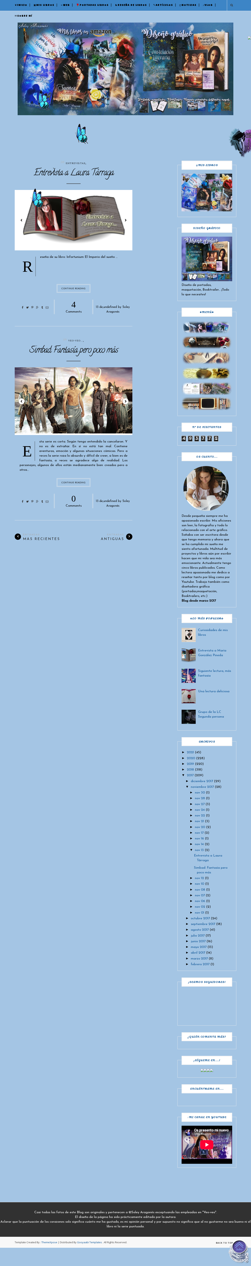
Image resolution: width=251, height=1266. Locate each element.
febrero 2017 (200, 964)
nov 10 (199, 884)
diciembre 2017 (202, 781)
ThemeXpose (49, 1242)
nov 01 (199, 912)
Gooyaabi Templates (89, 1242)
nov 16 (199, 838)
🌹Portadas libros (92, 5)
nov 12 (199, 878)
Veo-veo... (75, 340)
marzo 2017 (199, 958)
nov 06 (200, 901)
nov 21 (199, 821)
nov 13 (199, 850)
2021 (190, 752)
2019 (190, 764)
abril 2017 (198, 952)
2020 (191, 758)
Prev (22, 220)
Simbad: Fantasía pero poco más (73, 351)
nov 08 (200, 889)
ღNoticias (187, 5)
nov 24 (200, 810)
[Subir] (239, 1252)
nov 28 (200, 798)
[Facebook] (202, 1071)
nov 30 (200, 792)
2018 (190, 769)
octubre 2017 (200, 918)
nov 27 (200, 804)
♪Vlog (208, 5)
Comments (74, 306)
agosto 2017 (200, 929)
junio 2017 (198, 941)
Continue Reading (73, 288)
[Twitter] (205, 1071)
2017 (190, 775)
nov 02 (200, 906)
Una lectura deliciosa (213, 691)
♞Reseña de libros (131, 5)
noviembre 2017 (202, 787)
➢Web (65, 5)
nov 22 (200, 815)
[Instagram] (208, 1071)
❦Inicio (21, 5)
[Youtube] (211, 1071)
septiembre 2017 (203, 924)
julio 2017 (198, 935)
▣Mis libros (44, 5)
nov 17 (199, 833)
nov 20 (200, 827)
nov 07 (200, 895)
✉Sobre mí (23, 16)
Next (125, 220)
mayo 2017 (198, 947)
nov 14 (199, 844)
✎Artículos (163, 5)
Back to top (225, 1242)
